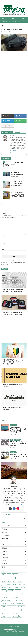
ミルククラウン (11, 609)
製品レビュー (5, 18)
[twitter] (10, 152)
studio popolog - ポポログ (14, 630)
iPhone (15, 584)
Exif (14, 581)
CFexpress (15, 574)
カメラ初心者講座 (6, 600)
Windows (14, 18)
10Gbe (3, 574)
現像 (20, 616)
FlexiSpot (20, 581)
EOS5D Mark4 (5, 578)
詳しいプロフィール (14, 150)
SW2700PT (10, 590)
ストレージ (4, 603)
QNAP (10, 587)
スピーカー (11, 603)
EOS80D (19, 578)
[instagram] (14, 152)
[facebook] (12, 152)
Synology (18, 590)
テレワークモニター (21, 603)
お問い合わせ (16, 626)
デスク (3, 606)
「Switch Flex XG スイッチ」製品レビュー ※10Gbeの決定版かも (18, 443)
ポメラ (3, 609)
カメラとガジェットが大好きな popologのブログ (14, 631)
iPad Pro (9, 584)
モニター (19, 609)
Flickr (3, 584)
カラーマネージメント (17, 600)
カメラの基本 (14, 21)
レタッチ (22, 613)
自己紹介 (10, 626)
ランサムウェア (13, 613)
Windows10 (11, 594)
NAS (23, 18)
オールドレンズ (15, 597)
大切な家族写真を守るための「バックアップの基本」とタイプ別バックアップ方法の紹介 (13, 362)
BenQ (9, 574)
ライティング (5, 613)
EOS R (9, 581)
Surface (4, 590)
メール (4, 243)
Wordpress (19, 594)
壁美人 (9, 616)
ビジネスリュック (11, 606)
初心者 (3, 616)
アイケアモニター (6, 597)
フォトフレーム (21, 606)
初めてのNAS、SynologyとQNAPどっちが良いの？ (18, 174)
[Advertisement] (14, 68)
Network (4, 587)
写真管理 (5, 21)
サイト (3, 249)
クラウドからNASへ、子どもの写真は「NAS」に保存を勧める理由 (18, 183)
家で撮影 (15, 616)
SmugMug (23, 587)
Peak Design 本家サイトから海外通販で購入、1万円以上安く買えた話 (18, 194)
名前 (3, 236)
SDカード (16, 587)
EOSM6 (4, 581)
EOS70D (13, 578)
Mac (20, 584)
